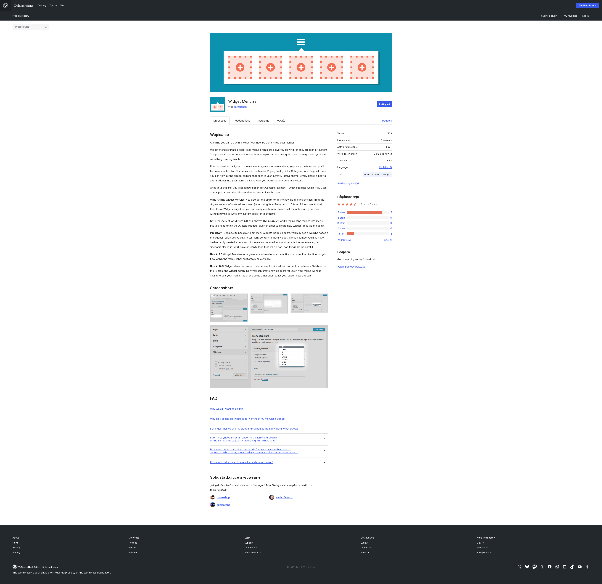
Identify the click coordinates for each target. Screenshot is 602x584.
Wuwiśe (281, 120)
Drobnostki (219, 120)
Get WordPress (587, 5)
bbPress (482, 547)
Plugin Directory (21, 15)
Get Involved (367, 537)
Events (364, 542)
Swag (365, 552)
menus (367, 174)
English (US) (385, 167)
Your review (344, 240)
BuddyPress (484, 552)
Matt (480, 542)
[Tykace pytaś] (46, 27)
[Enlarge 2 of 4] (283, 297)
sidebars (376, 174)
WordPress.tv (253, 552)
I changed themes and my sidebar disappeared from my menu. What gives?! (254, 428)
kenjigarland (223, 504)
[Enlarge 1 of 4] (243, 297)
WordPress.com (486, 537)
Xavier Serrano (284, 497)
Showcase (134, 537)
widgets (387, 174)
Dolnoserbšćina (50, 567)
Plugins (132, 547)
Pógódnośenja (242, 120)
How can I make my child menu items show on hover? (241, 462)
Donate (366, 547)
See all (388, 240)
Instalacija (263, 120)
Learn (247, 537)
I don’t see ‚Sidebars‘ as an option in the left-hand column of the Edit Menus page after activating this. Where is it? (243, 439)
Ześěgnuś (384, 104)
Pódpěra (387, 120)
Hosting (17, 547)
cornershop (240, 106)
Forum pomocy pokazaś (351, 266)
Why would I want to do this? (227, 408)
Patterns (133, 552)
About (16, 537)
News (15, 542)
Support (249, 542)
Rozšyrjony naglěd (348, 183)
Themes (133, 542)
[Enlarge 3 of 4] (324, 297)
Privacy (16, 552)
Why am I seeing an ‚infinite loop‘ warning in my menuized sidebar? (248, 418)
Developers (251, 547)
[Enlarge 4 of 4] (324, 329)
